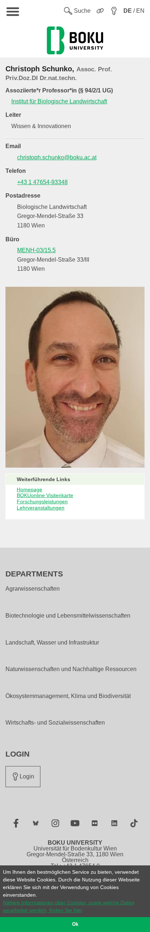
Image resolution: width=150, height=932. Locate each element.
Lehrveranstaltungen (40, 508)
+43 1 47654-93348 (42, 182)
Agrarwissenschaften (32, 589)
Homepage (29, 489)
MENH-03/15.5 (36, 250)
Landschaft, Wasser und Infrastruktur (52, 643)
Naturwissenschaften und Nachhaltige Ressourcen (71, 669)
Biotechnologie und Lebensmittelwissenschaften (67, 616)
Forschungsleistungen (42, 501)
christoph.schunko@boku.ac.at (56, 157)
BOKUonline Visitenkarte (45, 495)
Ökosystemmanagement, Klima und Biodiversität (68, 696)
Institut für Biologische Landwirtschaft (59, 101)
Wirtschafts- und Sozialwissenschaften (55, 723)
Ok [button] (75, 924)
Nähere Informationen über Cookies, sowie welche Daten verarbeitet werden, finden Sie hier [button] (68, 906)
